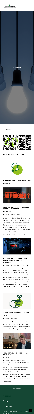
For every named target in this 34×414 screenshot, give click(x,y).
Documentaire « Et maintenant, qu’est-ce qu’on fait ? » (15, 259)
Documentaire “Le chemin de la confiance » (15, 354)
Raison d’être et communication (16, 313)
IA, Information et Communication (17, 181)
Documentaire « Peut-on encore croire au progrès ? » (16, 208)
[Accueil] (17, 388)
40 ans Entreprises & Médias (14, 154)
